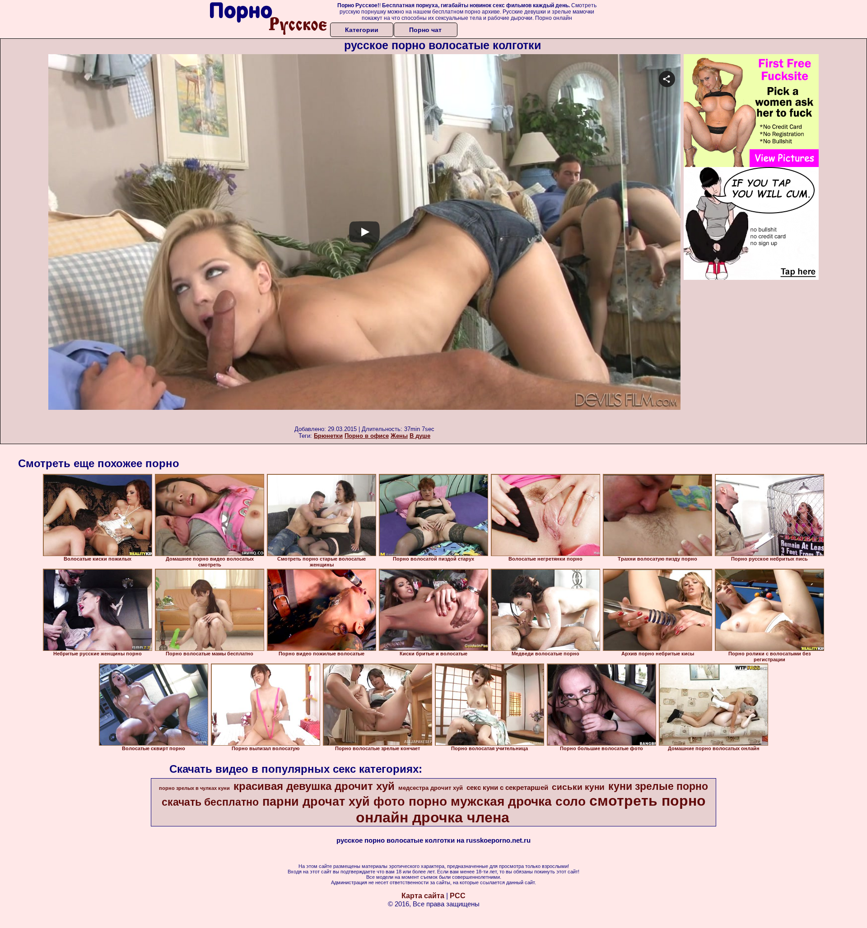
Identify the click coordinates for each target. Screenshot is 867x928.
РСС (458, 896)
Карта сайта (422, 896)
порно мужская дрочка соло (497, 801)
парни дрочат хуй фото (333, 801)
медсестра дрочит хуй (430, 787)
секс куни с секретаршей (507, 787)
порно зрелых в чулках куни (194, 788)
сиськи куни (578, 787)
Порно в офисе (367, 435)
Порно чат (425, 29)
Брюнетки (328, 435)
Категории (361, 29)
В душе (420, 435)
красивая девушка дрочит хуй (314, 786)
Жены (399, 435)
